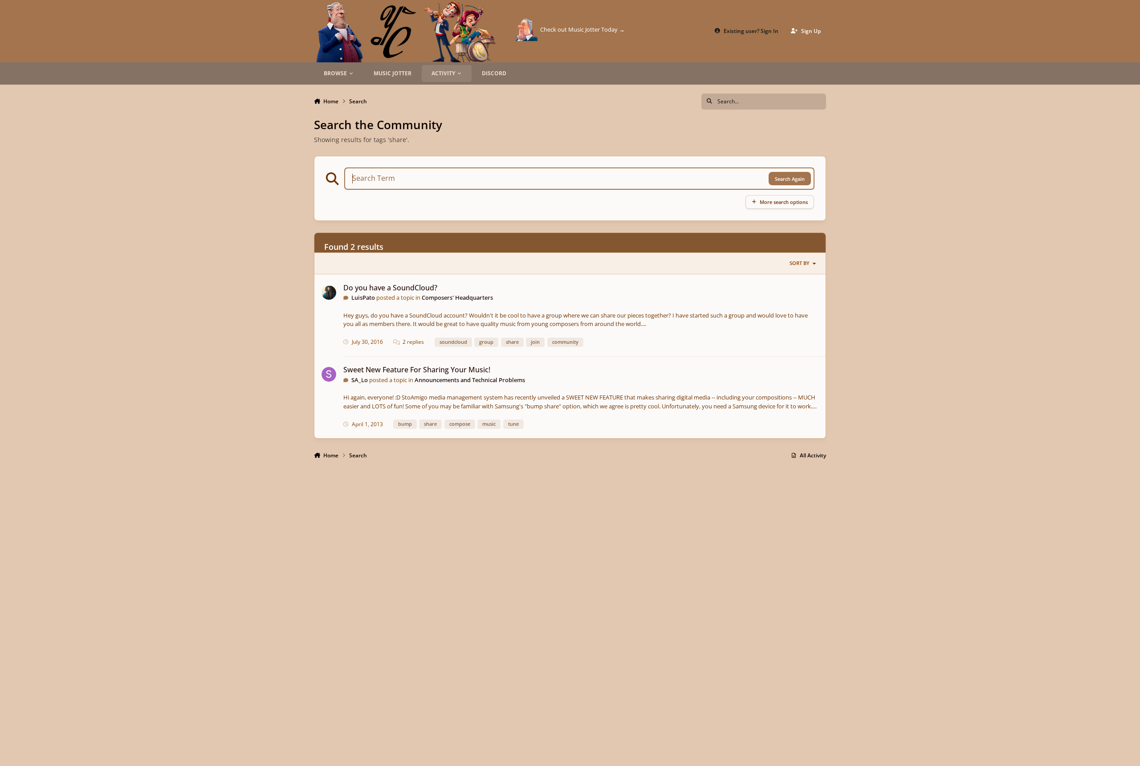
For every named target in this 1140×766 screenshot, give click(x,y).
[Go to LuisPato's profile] (329, 292)
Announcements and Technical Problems (470, 380)
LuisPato (363, 297)
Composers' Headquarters (457, 297)
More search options (784, 202)
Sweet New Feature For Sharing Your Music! (416, 370)
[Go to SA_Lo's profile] (329, 374)
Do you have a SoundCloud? (390, 288)
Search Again (790, 178)
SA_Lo (359, 380)
